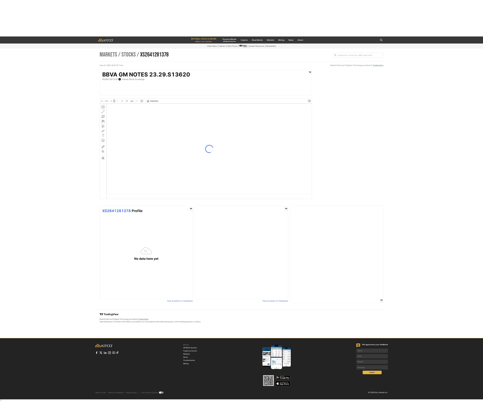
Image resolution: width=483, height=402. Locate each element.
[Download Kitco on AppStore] (282, 383)
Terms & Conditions (116, 392)
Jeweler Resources (256, 46)
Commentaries (189, 360)
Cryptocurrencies (190, 351)
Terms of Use (100, 392)
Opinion (222, 46)
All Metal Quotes (190, 348)
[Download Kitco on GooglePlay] (282, 377)
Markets (186, 354)
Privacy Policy (131, 392)
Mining (186, 363)
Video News (212, 46)
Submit (372, 372)
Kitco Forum (232, 46)
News (185, 357)
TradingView (378, 65)
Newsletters (271, 46)
